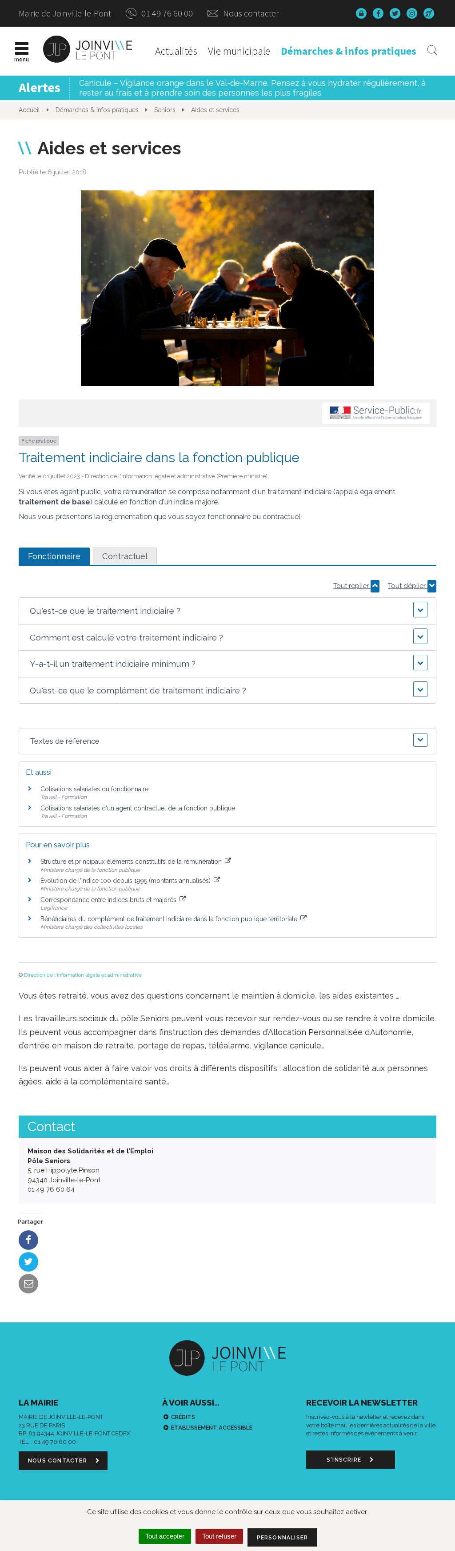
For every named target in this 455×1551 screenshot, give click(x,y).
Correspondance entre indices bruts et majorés (109, 899)
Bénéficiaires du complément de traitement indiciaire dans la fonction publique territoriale (169, 919)
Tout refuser (219, 1536)
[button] (227, 611)
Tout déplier (407, 586)
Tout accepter (164, 1536)
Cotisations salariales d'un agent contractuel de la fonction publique (137, 808)
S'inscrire (345, 1460)
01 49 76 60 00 (166, 13)
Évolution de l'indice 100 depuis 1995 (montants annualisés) (126, 880)
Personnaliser (282, 1538)
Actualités (176, 51)
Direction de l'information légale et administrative (83, 975)
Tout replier (352, 586)
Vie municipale (239, 51)
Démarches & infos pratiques (348, 51)
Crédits (183, 1417)
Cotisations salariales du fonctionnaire (94, 789)
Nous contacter (250, 13)
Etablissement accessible (211, 1427)
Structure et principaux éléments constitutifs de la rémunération (132, 861)
